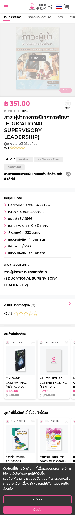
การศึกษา (24, 159)
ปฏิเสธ (37, 499)
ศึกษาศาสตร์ (14, 166)
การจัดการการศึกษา (48, 159)
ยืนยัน (37, 510)
